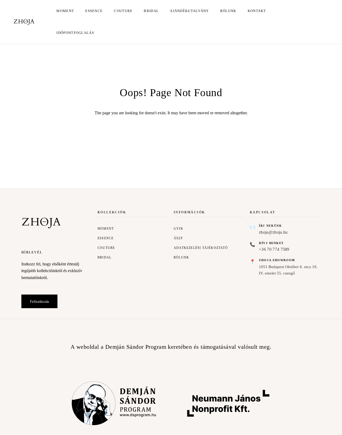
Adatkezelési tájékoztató (201, 248)
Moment (65, 11)
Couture (123, 11)
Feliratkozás (39, 302)
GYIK (178, 228)
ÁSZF (178, 238)
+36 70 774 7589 (274, 249)
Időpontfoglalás (75, 33)
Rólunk (228, 11)
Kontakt (257, 11)
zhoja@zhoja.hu (273, 232)
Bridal (151, 11)
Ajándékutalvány (189, 11)
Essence (94, 11)
